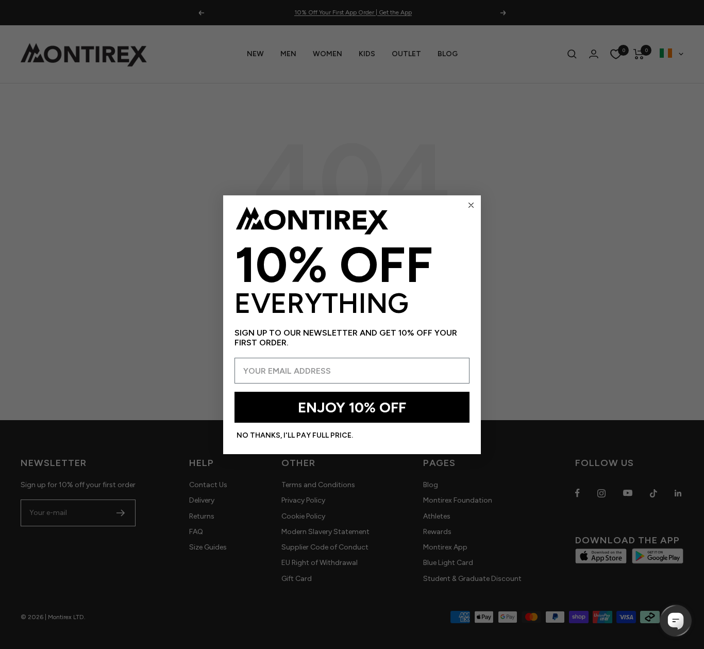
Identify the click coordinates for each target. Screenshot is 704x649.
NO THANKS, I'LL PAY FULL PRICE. (295, 435)
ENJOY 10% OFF (352, 407)
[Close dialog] (471, 205)
